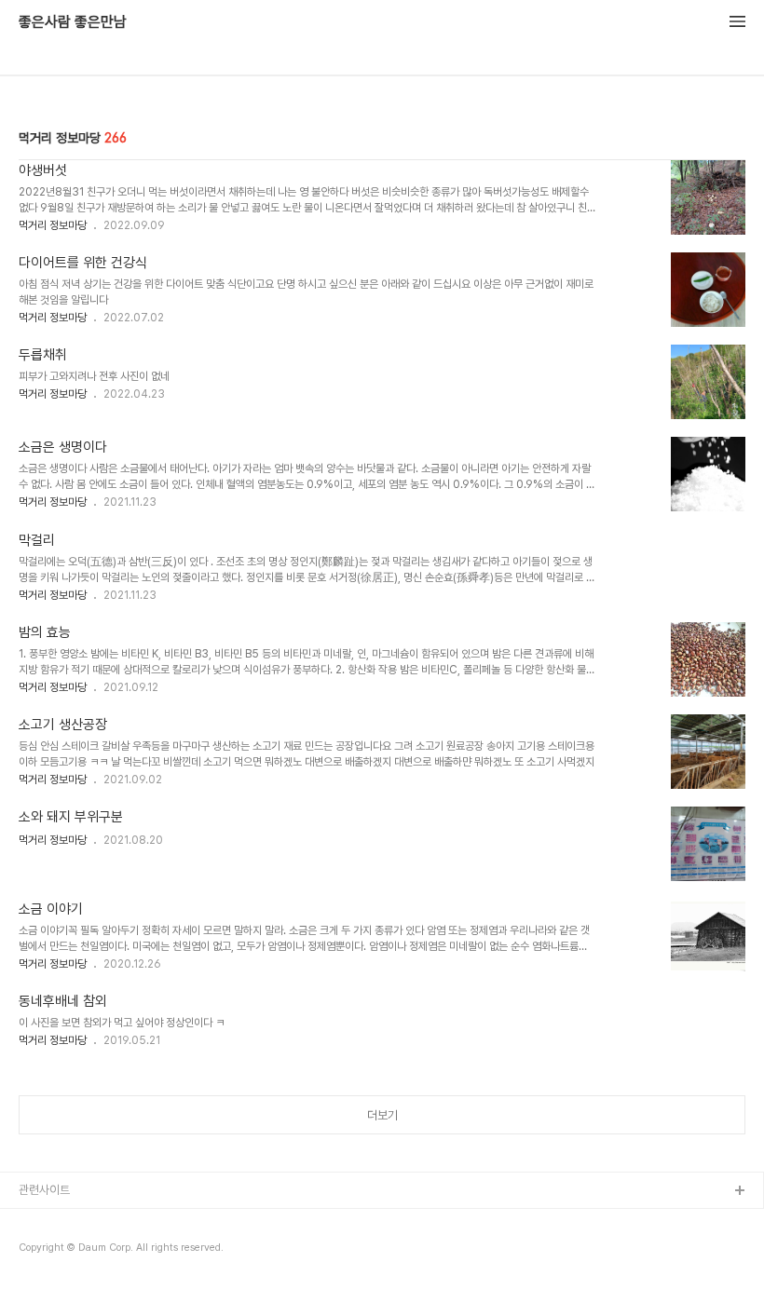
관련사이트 (44, 1190)
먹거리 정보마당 (53, 225)
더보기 (382, 1115)
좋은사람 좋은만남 (73, 22)
